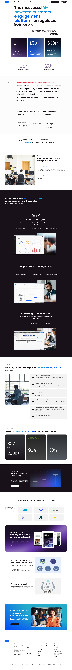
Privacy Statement (51, 664)
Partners (31, 1)
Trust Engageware (57, 651)
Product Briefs (40, 647)
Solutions (20, 1)
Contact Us (56, 656)
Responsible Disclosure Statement (28, 664)
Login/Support (61, 664)
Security (55, 649)
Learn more (53, 34)
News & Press (56, 647)
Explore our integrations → (10, 511)
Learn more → (36, 224)
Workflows (29, 651)
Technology (48, 645)
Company (36, 1)
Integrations (29, 653)
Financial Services (30, 645)
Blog (38, 653)
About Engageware (57, 643)
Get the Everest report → (16, 572)
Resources (26, 1)
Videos (39, 655)
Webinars (39, 651)
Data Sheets (40, 649)
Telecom (28, 647)
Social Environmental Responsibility (58, 654)
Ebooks (39, 643)
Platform (14, 1)
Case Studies (40, 645)
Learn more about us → (9, 370)
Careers (55, 645)
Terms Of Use (41, 664)
